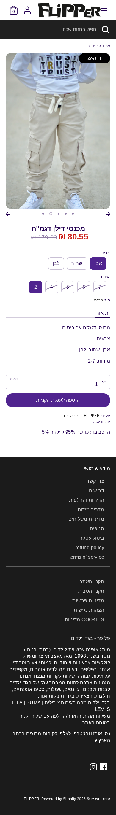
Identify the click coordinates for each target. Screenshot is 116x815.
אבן (98, 263)
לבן (56, 263)
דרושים (96, 490)
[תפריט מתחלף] (104, 10)
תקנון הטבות (91, 591)
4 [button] (66, 214)
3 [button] (58, 214)
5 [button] (73, 214)
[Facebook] (103, 766)
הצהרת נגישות (89, 610)
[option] (58, 131)
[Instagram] (93, 766)
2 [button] (50, 213)
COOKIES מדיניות (84, 619)
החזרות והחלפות (86, 500)
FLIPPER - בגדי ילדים (82, 416)
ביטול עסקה (91, 538)
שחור (77, 263)
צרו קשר (95, 481)
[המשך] (108, 214)
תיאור (102, 313)
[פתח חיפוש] (106, 29)
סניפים (97, 528)
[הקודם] (8, 214)
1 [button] (43, 214)
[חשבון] (27, 7)
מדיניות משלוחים (86, 519)
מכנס (98, 300)
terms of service (86, 557)
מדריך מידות (91, 509)
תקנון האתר (92, 581)
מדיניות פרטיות (88, 600)
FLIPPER (32, 799)
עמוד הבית (101, 46)
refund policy (90, 547)
